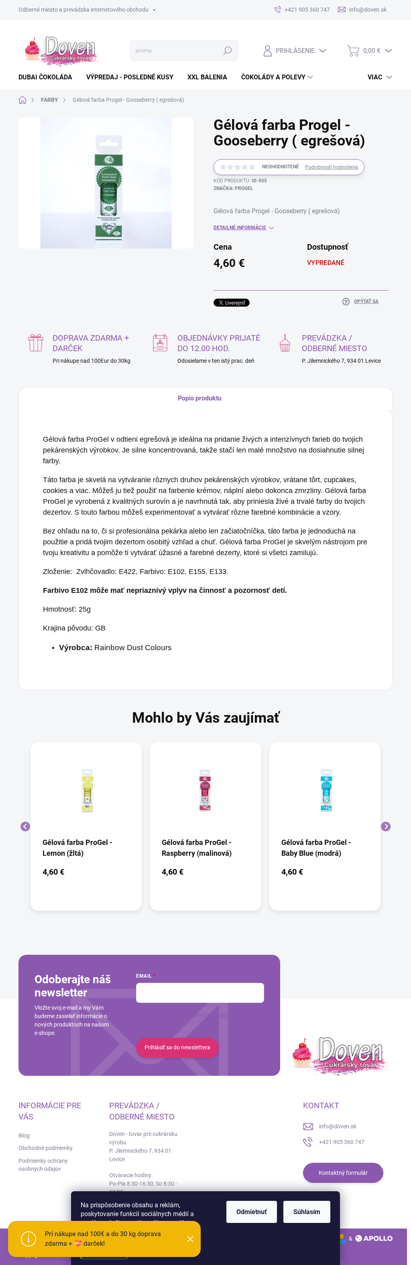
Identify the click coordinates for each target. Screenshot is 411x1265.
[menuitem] (48, 77)
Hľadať (227, 50)
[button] (86, 872)
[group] (86, 826)
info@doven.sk (337, 1126)
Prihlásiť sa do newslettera (177, 1047)
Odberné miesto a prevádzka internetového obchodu (83, 9)
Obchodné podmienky (45, 1148)
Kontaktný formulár (343, 1173)
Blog (24, 1135)
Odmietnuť (251, 1212)
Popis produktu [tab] (200, 398)
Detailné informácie (240, 227)
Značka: (233, 188)
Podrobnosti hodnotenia (331, 167)
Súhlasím (306, 1212)
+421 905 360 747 (341, 1142)
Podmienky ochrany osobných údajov (43, 1165)
